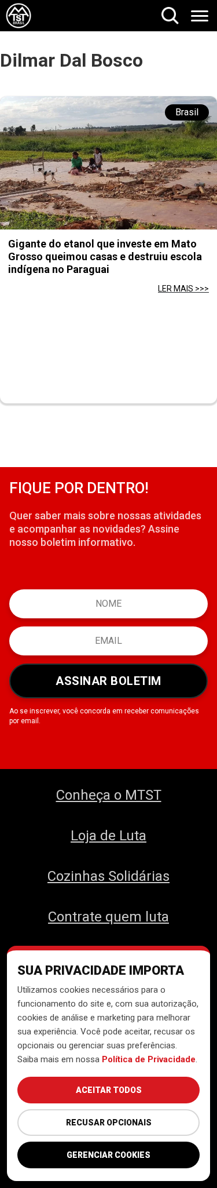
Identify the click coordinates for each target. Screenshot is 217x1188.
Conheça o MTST (108, 795)
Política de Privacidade (149, 1059)
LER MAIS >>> (183, 288)
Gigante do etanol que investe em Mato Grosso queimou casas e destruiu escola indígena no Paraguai (105, 256)
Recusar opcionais (109, 1122)
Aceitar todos (109, 1090)
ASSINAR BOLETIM (108, 681)
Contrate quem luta (108, 917)
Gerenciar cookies (108, 1155)
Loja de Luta (108, 836)
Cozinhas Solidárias (108, 876)
